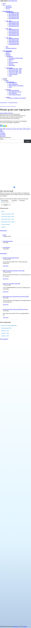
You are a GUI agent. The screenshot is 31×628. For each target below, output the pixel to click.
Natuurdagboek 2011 (14, 40)
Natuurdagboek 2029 (14, 18)
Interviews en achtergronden (16, 58)
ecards (10, 75)
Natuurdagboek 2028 (14, 17)
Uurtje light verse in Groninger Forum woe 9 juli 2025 (16, 296)
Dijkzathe (8, 89)
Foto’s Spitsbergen (13, 84)
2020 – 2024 (8, 21)
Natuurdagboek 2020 (14, 21)
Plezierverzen (9, 129)
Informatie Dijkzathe (14, 90)
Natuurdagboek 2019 (14, 35)
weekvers (28, 129)
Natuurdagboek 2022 (14, 24)
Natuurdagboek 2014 (14, 44)
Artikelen (8, 56)
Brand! (4, 235)
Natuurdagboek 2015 (14, 29)
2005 (1, 130)
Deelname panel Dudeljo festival (11, 257)
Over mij (8, 8)
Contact (5, 78)
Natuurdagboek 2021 (14, 23)
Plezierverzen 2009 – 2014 (15, 71)
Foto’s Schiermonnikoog (15, 94)
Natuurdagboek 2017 (14, 32)
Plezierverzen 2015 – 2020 (15, 70)
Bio (4, 5)
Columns (11, 56)
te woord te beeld (13, 74)
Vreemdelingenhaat (8, 241)
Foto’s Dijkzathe (13, 82)
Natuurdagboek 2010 (14, 38)
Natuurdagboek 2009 (6, 328)
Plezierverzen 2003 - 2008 (19, 129)
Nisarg (25, 626)
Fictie (10, 61)
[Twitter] (2, 126)
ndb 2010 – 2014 (5, 330)
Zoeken (2, 139)
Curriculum (8, 5)
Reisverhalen (12, 65)
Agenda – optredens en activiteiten (17, 98)
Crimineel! (2, 132)
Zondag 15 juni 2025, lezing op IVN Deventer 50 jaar (15, 309)
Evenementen (3, 253)
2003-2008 (2, 129)
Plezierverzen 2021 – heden (15, 68)
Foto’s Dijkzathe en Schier (15, 91)
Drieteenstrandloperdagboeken (9, 325)
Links (7, 80)
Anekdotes (11, 59)
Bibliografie (9, 7)
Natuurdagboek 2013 (14, 42)
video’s (10, 87)
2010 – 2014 (8, 37)
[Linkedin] (5, 126)
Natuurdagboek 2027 (14, 15)
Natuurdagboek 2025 (14, 12)
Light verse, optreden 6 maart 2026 (11, 283)
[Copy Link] (6, 126)
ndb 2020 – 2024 (5, 336)
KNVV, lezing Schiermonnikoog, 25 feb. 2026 (13, 270)
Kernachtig (3, 135)
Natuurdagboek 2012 (14, 41)
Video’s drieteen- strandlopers (16, 85)
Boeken (8, 53)
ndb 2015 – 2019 (5, 333)
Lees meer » (6, 266)
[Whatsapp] (3, 126)
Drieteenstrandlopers (11, 48)
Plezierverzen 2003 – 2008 (15, 73)
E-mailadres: (22, 200)
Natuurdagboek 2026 (14, 14)
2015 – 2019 (8, 28)
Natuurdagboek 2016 (14, 30)
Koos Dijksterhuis (13, 0)
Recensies (8, 54)
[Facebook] (0, 126)
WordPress (16, 626)
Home (4, 3)
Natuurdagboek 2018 (14, 33)
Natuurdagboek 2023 (14, 26)
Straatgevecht (6, 247)
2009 (7, 46)
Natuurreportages (13, 62)
